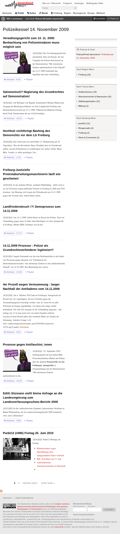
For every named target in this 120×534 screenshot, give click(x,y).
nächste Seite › (30, 483)
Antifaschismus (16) (94, 92)
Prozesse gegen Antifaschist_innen (27, 344)
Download (24, 327)
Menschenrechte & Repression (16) (97, 97)
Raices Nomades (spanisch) (49, 18)
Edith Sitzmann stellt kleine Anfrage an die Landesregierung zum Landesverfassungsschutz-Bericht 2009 (32, 398)
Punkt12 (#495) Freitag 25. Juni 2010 (28, 433)
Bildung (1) (86, 106)
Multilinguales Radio (94, 3)
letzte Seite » (48, 483)
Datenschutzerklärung (24, 498)
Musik (45, 13)
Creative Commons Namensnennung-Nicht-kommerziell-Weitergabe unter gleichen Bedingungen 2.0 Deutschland (43, 506)
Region (67, 13)
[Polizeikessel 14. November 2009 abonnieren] (1, 491)
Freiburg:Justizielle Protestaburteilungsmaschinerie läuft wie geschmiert (32, 174)
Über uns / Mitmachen (51, 3)
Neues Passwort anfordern (83, 515)
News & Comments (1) (93, 138)
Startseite (7, 13)
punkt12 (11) (88, 124)
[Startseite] (23, 5)
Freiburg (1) (87, 133)
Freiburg (58, 13)
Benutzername (79, 506)
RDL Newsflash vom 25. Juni (49, 459)
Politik (21, 13)
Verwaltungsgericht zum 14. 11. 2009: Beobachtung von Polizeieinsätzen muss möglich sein (31, 42)
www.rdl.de (59, 527)
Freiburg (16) (88, 75)
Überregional (79, 13)
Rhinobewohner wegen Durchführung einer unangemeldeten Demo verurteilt (50, 452)
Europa (91, 13)
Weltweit (100, 13)
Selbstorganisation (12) (97, 102)
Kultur (33, 13)
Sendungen (79, 3)
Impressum (7, 498)
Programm (67, 3)
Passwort (91, 506)
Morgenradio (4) (91, 128)
